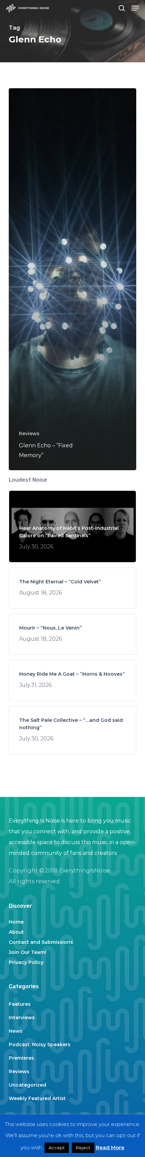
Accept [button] (57, 1147)
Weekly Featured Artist (37, 1098)
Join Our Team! (27, 952)
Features (20, 1004)
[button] (135, 8)
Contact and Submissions (41, 942)
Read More (110, 1147)
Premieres (21, 1058)
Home (16, 922)
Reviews (29, 433)
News (16, 1031)
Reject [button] (83, 1147)
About (16, 932)
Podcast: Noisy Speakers (39, 1044)
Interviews (22, 1018)
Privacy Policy (26, 962)
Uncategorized (27, 1085)
